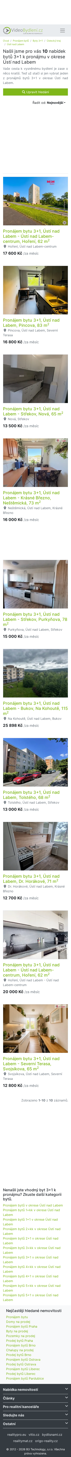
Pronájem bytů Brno (21, 1345)
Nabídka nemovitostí (20, 1389)
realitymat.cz (23, 1441)
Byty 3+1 (38, 40)
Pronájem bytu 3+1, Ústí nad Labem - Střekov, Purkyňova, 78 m (35, 619)
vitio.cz (34, 1435)
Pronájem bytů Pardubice (25, 1378)
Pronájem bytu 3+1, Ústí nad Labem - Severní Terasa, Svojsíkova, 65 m (31, 1063)
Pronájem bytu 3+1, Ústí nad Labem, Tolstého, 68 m (31, 795)
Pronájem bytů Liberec (23, 1369)
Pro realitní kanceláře (21, 1407)
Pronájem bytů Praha (21, 1326)
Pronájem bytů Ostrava (23, 1359)
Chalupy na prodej (20, 1350)
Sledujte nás (13, 1415)
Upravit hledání (37, 92)
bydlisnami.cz (52, 1435)
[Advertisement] (35, 12)
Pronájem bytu (17, 1317)
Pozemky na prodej (20, 1336)
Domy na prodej (18, 1322)
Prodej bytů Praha (19, 1341)
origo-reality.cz (46, 1441)
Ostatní (9, 1424)
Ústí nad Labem (15, 44)
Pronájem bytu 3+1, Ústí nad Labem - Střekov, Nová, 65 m (33, 411)
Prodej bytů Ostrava (21, 1364)
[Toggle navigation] (62, 30)
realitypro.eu (16, 1435)
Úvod (6, 40)
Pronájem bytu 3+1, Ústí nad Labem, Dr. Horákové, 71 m (31, 879)
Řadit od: (48, 103)
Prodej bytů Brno (18, 1355)
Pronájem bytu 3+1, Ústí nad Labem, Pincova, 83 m (31, 323)
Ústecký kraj (54, 40)
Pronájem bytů (21, 40)
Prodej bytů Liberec (21, 1374)
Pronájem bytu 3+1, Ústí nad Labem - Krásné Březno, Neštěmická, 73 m (31, 497)
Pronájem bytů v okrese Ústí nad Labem (33, 1205)
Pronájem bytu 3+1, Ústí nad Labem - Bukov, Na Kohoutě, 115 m (35, 708)
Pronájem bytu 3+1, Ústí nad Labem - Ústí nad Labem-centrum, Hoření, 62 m (31, 236)
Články (9, 1398)
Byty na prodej (17, 1331)
